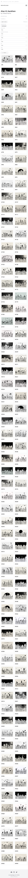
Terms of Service (14, 876)
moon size (3, 28)
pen (1, 39)
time (1, 47)
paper (2, 35)
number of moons (4, 32)
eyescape (4, 26)
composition (3, 24)
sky (1, 43)
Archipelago (4, 5)
